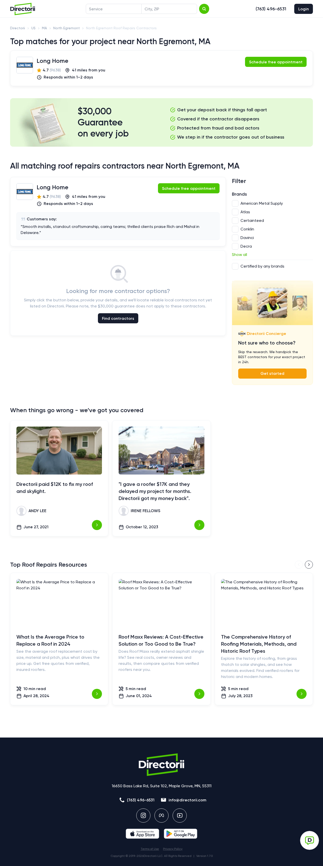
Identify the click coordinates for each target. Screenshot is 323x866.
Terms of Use (150, 849)
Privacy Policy (172, 849)
